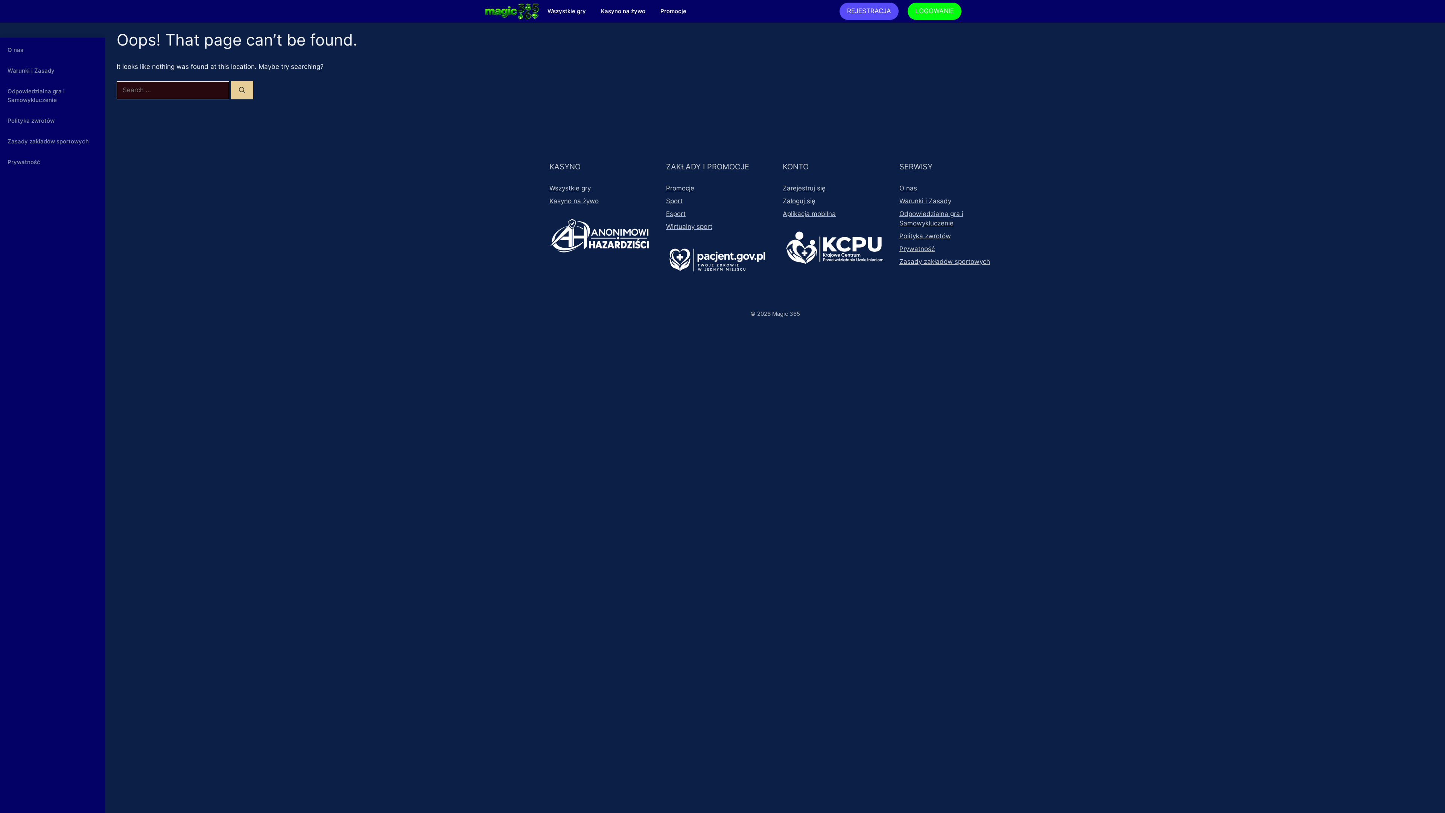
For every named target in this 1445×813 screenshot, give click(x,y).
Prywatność (24, 162)
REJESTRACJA (869, 11)
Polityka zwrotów (31, 120)
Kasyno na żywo (623, 11)
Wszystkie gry (567, 11)
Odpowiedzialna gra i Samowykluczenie (36, 96)
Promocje (673, 11)
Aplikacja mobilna (809, 214)
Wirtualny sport (689, 226)
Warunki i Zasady (31, 70)
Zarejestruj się (804, 188)
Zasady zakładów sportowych (48, 141)
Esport (676, 214)
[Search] (242, 90)
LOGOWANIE (934, 11)
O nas (15, 49)
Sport (674, 201)
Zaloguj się (799, 201)
